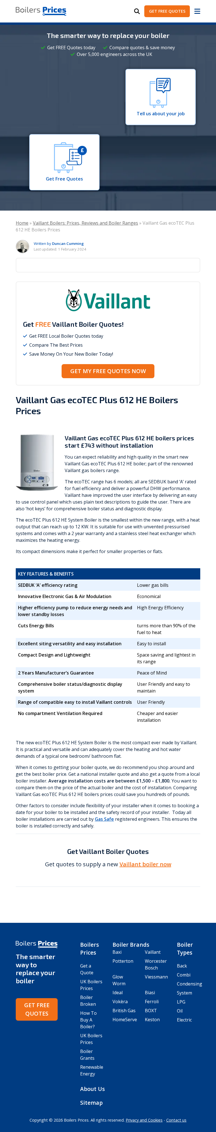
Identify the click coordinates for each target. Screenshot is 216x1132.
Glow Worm (118, 980)
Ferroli (152, 1001)
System (184, 993)
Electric (184, 1020)
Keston (152, 1019)
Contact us (176, 1120)
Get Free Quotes (167, 11)
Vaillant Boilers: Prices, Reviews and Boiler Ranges (85, 223)
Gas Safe (104, 819)
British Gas (124, 1010)
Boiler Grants (87, 1054)
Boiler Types (185, 949)
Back (182, 966)
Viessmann (156, 977)
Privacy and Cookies (144, 1120)
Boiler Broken (88, 1000)
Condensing (188, 984)
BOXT (151, 1010)
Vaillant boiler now (145, 864)
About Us (92, 1089)
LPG (181, 1002)
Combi (183, 975)
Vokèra (120, 1001)
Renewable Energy (91, 1070)
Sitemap (91, 1102)
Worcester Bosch (156, 964)
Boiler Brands (130, 944)
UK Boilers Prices (91, 984)
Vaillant (153, 952)
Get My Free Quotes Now (108, 371)
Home (22, 223)
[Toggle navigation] (197, 11)
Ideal (117, 992)
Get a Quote (86, 969)
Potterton (122, 961)
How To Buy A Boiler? (88, 1020)
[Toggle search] (137, 11)
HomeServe (124, 1019)
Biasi (150, 992)
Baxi (117, 952)
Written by (59, 243)
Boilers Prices (89, 949)
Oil (180, 1011)
